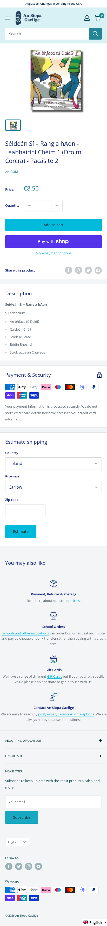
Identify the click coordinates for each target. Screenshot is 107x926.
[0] (97, 18)
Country (11, 452)
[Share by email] (98, 270)
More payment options (53, 253)
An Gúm (11, 171)
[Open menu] (7, 18)
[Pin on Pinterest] (78, 270)
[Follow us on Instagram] (28, 866)
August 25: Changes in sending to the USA (53, 3)
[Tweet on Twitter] (88, 270)
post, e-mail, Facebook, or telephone (66, 714)
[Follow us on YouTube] (38, 866)
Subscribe (21, 817)
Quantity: (13, 205)
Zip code (11, 499)
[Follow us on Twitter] (18, 866)
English (13, 842)
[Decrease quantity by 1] (29, 205)
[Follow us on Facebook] (8, 866)
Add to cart (54, 224)
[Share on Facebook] (68, 270)
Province (12, 476)
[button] (94, 922)
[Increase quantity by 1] (56, 205)
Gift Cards (54, 676)
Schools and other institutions (25, 633)
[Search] (95, 34)
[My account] (87, 18)
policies (74, 600)
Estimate (21, 531)
